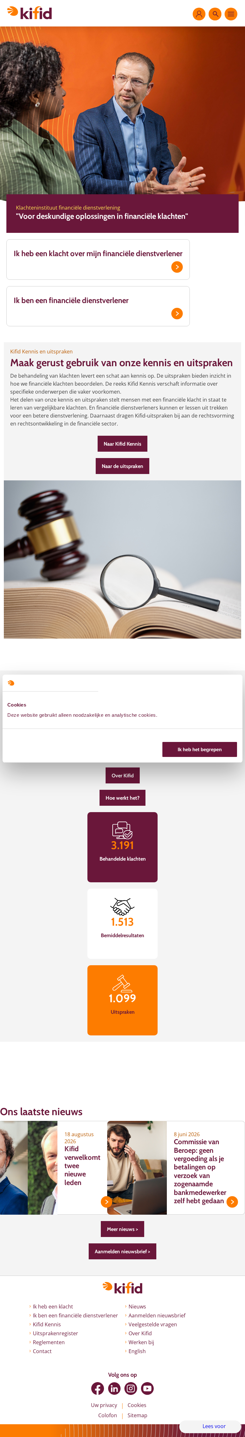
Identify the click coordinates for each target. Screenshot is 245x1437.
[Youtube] (147, 1388)
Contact (42, 1351)
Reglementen (49, 1342)
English (137, 1351)
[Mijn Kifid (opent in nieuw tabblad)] (199, 14)
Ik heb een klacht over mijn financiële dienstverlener (98, 253)
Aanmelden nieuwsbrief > (122, 1251)
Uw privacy (104, 1405)
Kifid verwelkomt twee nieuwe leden (82, 1165)
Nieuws (137, 1306)
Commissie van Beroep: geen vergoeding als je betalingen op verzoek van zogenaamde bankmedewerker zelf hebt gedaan (200, 1171)
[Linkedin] (114, 1388)
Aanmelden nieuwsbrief (157, 1315)
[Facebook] (97, 1388)
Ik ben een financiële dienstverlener (71, 300)
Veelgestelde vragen (153, 1324)
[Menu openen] (231, 14)
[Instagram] (130, 1388)
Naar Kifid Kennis (122, 444)
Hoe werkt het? (122, 798)
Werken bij (141, 1342)
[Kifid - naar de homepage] (29, 13)
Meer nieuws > (122, 1229)
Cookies (137, 1405)
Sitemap (137, 1415)
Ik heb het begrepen (200, 749)
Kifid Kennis (47, 1324)
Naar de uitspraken (122, 466)
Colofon (107, 1415)
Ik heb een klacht (53, 1306)
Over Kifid (123, 776)
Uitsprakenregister (55, 1333)
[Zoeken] (215, 14)
